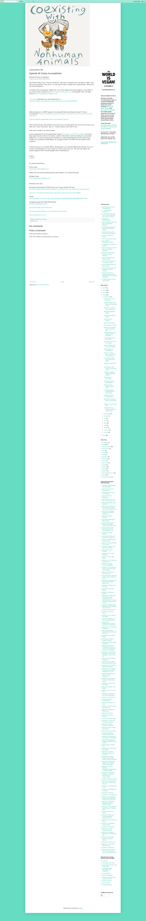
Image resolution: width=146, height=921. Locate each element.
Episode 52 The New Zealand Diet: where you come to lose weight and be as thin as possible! (109, 648)
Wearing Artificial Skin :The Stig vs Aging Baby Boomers (109, 223)
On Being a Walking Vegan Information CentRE (109, 374)
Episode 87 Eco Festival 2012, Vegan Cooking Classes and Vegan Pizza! (109, 508)
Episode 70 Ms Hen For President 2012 (108, 572)
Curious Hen (105, 448)
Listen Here (32, 99)
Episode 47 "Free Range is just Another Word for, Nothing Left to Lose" (109, 670)
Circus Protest (106, 883)
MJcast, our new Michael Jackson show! (109, 386)
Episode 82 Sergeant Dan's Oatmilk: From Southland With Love (108, 529)
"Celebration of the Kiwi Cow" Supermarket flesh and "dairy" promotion (108, 215)
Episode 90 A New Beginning (107, 496)
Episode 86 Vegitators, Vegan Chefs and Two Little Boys (108, 512)
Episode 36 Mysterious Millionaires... (108, 710)
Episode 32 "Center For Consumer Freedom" (108, 721)
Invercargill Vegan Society (109, 239)
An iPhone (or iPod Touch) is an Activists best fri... (110, 368)
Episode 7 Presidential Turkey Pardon (108, 824)
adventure (105, 442)
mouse (104, 460)
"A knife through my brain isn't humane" (109, 280)
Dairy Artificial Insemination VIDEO (107, 241)
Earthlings (105, 861)
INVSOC (104, 458)
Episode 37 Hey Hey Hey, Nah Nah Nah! (109, 706)
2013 (104, 288)
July (105, 418)
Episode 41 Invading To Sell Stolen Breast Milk (108, 694)
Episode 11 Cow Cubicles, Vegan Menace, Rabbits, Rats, (109, 808)
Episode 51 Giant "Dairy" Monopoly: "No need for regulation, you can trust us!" (109, 654)
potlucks (104, 471)
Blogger (80, 908)
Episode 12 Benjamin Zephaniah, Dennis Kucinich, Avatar (108, 803)
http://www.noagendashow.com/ (38, 204)
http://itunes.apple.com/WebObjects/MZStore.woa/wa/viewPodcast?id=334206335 (109, 127)
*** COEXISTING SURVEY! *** (106, 211)
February (106, 430)
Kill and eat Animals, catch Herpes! (109, 381)
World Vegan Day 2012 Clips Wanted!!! (108, 207)
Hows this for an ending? (108, 319)
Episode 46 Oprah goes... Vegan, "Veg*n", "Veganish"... (109, 675)
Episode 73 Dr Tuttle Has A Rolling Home (109, 561)
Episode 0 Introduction (108, 847)
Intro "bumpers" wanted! (110, 325)
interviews (105, 456)
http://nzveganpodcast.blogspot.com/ (40, 178)
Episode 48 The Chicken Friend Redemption (109, 666)
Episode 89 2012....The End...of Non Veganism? (108, 500)
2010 (104, 295)
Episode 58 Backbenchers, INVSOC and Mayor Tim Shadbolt (109, 624)
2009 (104, 435)
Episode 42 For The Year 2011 (109, 299)
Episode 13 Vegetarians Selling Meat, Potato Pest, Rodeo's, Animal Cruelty (109, 798)
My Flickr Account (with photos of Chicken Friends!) (108, 254)
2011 (104, 292)
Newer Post (33, 282)
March (106, 427)
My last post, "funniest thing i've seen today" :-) (110, 400)
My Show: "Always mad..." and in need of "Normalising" (110, 354)
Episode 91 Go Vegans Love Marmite (108, 493)
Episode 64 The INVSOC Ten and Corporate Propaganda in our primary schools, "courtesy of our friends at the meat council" (109, 599)
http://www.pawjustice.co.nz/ (37, 215)
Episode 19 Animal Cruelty (109, 779)
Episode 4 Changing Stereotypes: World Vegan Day (109, 834)
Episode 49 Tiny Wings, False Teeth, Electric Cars (109, 662)
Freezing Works (106, 873)
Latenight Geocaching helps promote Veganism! (109, 232)
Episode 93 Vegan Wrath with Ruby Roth (109, 486)
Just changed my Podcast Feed (108, 349)
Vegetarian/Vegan (107, 885)
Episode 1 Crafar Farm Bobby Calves (108, 844)
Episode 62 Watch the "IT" (109, 609)
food (103, 454)
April (105, 425)
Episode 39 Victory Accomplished (109, 396)
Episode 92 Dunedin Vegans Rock (107, 489)
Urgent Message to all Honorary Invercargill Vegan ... (110, 304)
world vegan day (106, 477)
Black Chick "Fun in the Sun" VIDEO (110, 342)
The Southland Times (108, 473)
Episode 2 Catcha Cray (108, 842)
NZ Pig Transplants (107, 875)
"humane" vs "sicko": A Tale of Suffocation (110, 308)
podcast (36, 220)
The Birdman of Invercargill (108, 378)
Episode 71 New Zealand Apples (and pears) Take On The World (109, 569)
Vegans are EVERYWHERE (106, 219)
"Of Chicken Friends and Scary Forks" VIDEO (108, 261)
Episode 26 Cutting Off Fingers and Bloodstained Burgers (109, 741)
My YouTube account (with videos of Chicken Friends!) (109, 249)
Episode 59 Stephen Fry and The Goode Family (108, 619)
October (106, 416)
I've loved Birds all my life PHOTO (109, 338)
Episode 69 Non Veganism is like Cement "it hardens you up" (109, 577)
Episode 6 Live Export (108, 826)
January (106, 432)
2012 (104, 290)
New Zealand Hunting (108, 863)
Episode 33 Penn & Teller (109, 718)
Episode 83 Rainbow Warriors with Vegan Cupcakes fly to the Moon (109, 524)
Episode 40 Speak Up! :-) (109, 697)
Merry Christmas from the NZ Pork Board (109, 346)
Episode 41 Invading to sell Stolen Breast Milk (110, 329)
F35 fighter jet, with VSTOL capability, (73, 134)
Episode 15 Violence (108, 793)
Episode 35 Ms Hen (107, 713)
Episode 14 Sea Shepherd (109, 795)
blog (103, 444)
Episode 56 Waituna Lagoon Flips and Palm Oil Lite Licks (109, 632)
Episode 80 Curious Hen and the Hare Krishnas (109, 536)
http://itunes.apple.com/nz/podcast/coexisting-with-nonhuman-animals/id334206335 (53, 101)
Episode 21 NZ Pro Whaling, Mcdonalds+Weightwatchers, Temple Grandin (109, 768)
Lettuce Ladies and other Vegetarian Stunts (109, 878)
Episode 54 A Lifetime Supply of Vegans (108, 639)
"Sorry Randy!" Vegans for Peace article (109, 265)
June (105, 420)
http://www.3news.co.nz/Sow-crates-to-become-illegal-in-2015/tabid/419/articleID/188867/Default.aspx (58, 198)
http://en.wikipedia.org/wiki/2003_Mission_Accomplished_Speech (49, 119)
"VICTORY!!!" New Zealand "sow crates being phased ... (110, 409)
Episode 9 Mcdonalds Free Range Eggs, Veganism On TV (108, 816)
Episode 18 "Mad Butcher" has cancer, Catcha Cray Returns (109, 782)
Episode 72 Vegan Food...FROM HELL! (107, 564)
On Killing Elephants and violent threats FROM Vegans (109, 228)
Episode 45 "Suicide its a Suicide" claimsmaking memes (109, 680)
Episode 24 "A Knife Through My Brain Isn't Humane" (108, 753)
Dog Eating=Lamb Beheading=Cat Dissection (107, 870)
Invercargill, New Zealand (107, 110)
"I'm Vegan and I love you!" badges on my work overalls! (109, 269)
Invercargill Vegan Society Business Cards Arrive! (109, 391)
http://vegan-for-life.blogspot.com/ (61, 92)
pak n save (105, 463)
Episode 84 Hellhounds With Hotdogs (108, 520)
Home (62, 282)
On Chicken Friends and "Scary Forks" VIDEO (109, 359)
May (105, 423)
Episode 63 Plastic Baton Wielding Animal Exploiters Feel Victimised (109, 606)
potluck (104, 469)
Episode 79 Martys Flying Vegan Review (109, 540)
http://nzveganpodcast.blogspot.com (45, 93)
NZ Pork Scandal (106, 880)
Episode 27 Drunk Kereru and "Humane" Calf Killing (109, 737)
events (104, 452)
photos (104, 465)
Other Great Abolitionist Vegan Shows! (108, 258)
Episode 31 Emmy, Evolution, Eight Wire (108, 724)
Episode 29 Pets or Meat (109, 731)
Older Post (91, 282)
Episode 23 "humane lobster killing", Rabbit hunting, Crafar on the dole (109, 758)
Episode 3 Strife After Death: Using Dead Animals (108, 838)
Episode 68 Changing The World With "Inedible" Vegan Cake (109, 582)
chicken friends (106, 446)
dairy (103, 450)
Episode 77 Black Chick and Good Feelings (108, 547)
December (107, 297)
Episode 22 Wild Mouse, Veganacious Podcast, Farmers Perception (108, 763)
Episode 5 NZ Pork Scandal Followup (107, 829)
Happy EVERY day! (109, 323)
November (107, 413)
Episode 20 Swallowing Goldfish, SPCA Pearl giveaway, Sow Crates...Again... (108, 775)
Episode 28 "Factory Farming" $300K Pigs (108, 733)
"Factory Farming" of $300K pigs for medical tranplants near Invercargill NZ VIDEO (109, 275)
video (103, 475)
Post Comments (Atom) (43, 284)
